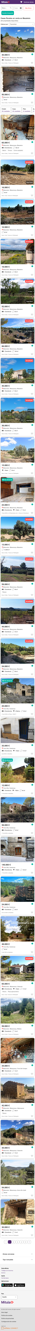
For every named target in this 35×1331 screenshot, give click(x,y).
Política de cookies (6, 1315)
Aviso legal (4, 1312)
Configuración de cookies (8, 1321)
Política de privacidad (7, 1318)
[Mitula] (5, 2)
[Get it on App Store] (19, 1285)
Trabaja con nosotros (7, 1270)
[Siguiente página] (29, 1242)
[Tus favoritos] (21, 2)
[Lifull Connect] (9, 1329)
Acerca (3, 1272)
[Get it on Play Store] (7, 1285)
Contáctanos (5, 1278)
